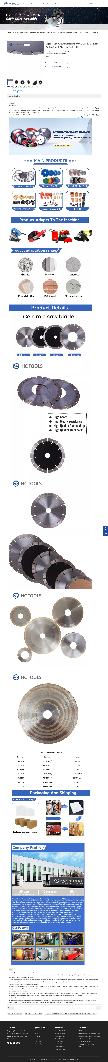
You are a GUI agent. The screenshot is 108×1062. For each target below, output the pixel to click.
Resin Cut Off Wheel (60, 1044)
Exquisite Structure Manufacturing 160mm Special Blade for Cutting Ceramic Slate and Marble (70, 1013)
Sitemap (75, 1059)
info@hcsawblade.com (90, 1047)
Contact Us (38, 1041)
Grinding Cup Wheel (60, 1033)
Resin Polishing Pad (60, 1049)
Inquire (55, 62)
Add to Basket (56, 66)
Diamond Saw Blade (60, 1031)
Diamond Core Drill (59, 1036)
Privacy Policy (38, 1044)
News (36, 1038)
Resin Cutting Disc (59, 1046)
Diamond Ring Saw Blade (15, 1013)
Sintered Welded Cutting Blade (33, 1013)
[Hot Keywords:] (102, 3)
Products (37, 1033)
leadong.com (69, 1059)
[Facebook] (8, 1043)
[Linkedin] (11, 1043)
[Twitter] (14, 1043)
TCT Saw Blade (59, 1041)
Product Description (17, 90)
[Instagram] (19, 1043)
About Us (37, 1036)
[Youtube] (17, 1043)
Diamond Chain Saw (60, 1038)
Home (36, 1031)
